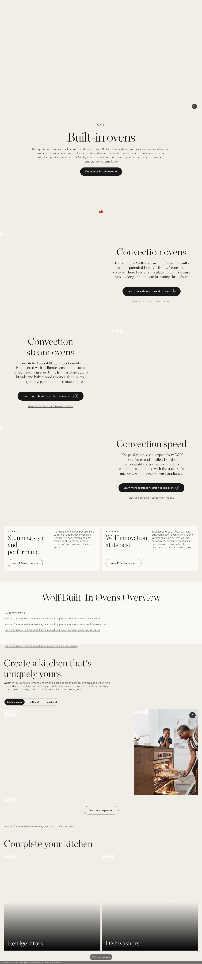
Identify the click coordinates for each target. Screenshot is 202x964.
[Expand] (68, 752)
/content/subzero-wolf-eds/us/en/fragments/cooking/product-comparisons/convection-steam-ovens (56, 624)
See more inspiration (101, 810)
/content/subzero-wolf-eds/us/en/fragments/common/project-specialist (41, 646)
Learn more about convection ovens (149, 291)
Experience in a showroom (101, 171)
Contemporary (14, 702)
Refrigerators (25, 943)
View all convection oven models (152, 301)
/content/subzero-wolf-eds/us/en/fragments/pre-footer (33, 962)
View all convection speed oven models (151, 497)
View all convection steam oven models (50, 406)
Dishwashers (123, 943)
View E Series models (25, 563)
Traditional (33, 702)
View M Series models (123, 563)
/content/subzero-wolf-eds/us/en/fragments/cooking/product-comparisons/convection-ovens (52, 618)
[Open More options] (192, 715)
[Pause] (194, 106)
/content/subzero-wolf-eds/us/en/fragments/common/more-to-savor (40, 826)
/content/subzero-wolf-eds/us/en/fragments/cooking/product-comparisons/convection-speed (52, 630)
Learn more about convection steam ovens (48, 396)
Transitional (51, 702)
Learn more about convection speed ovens (149, 487)
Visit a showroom (101, 957)
